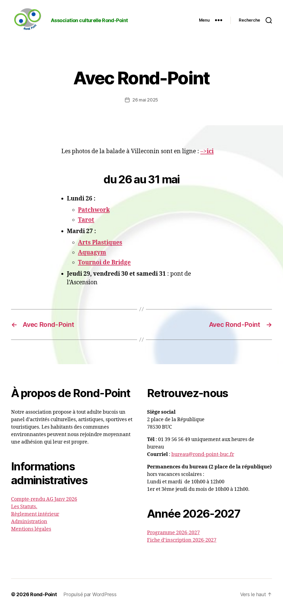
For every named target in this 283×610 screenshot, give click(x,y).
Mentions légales (31, 529)
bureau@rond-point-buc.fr (202, 454)
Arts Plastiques (100, 242)
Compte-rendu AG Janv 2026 (44, 499)
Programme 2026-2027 (173, 533)
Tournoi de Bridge (104, 262)
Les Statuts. (24, 507)
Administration (29, 521)
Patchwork (94, 210)
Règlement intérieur (35, 514)
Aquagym (92, 252)
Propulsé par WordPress (89, 594)
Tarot (86, 220)
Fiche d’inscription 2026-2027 (181, 540)
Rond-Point (43, 594)
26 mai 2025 (145, 100)
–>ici (207, 151)
